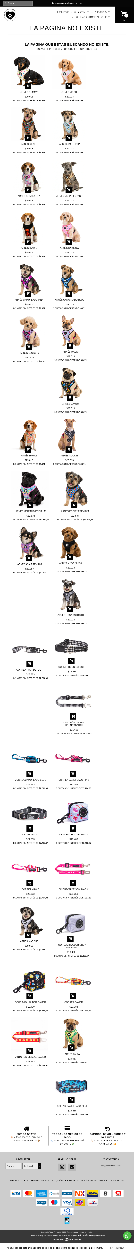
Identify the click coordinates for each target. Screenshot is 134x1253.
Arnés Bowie (29, 248)
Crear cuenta (61, 3)
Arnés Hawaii (29, 455)
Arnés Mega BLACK (70, 563)
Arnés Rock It (69, 455)
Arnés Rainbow (69, 248)
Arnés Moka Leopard (69, 196)
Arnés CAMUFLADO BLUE (69, 300)
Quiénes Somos (102, 12)
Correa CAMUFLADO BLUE (30, 780)
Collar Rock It (30, 834)
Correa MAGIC (30, 889)
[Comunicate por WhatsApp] (127, 1235)
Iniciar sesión (75, 3)
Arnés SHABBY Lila (29, 196)
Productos (63, 12)
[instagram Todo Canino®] (62, 1167)
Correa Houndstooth (30, 669)
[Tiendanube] (67, 1240)
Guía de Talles (81, 12)
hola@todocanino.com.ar (111, 1165)
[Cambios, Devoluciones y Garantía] (107, 1129)
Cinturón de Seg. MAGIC (74, 889)
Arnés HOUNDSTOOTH (71, 615)
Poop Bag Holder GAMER (30, 1002)
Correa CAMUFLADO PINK (74, 780)
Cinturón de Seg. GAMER (30, 1057)
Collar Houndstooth (72, 667)
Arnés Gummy (29, 92)
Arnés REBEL (29, 144)
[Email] (72, 1167)
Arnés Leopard (29, 353)
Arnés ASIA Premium (29, 564)
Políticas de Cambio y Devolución (92, 17)
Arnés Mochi (69, 92)
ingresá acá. (76, 1235)
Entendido (117, 1248)
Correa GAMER (73, 1002)
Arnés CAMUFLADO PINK (29, 300)
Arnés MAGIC (71, 351)
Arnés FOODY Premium (75, 511)
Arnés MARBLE (29, 941)
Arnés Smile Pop (69, 144)
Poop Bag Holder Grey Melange (71, 946)
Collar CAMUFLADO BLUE (72, 1106)
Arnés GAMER (70, 403)
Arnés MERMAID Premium (31, 511)
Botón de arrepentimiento (94, 1235)
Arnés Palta (72, 1054)
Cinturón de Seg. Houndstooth (74, 723)
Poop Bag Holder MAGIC (74, 834)
